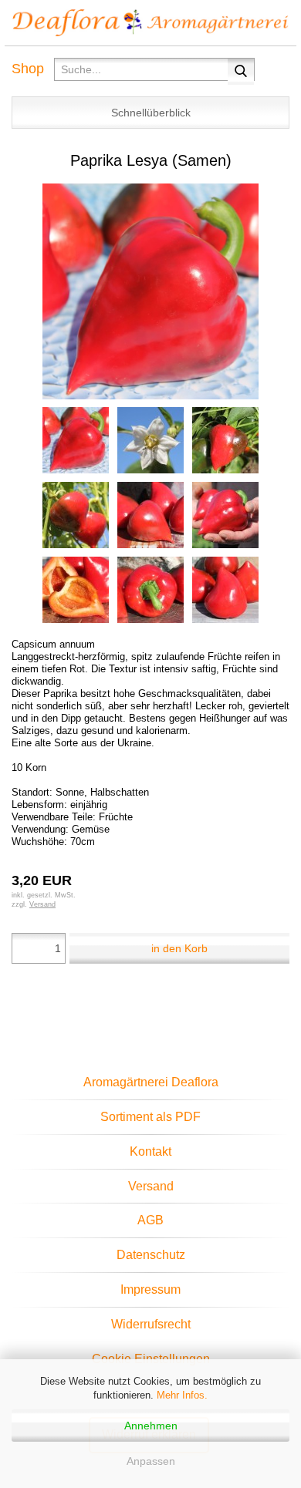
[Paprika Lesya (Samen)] (150, 290)
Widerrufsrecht (151, 1324)
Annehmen (151, 1425)
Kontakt (150, 1151)
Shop (28, 68)
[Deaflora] (150, 23)
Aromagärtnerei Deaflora (150, 1082)
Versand (151, 1186)
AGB (150, 1220)
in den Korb (179, 948)
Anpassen (151, 1461)
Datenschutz (151, 1254)
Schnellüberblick (151, 112)
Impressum (150, 1289)
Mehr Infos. (182, 1395)
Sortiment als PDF (150, 1116)
